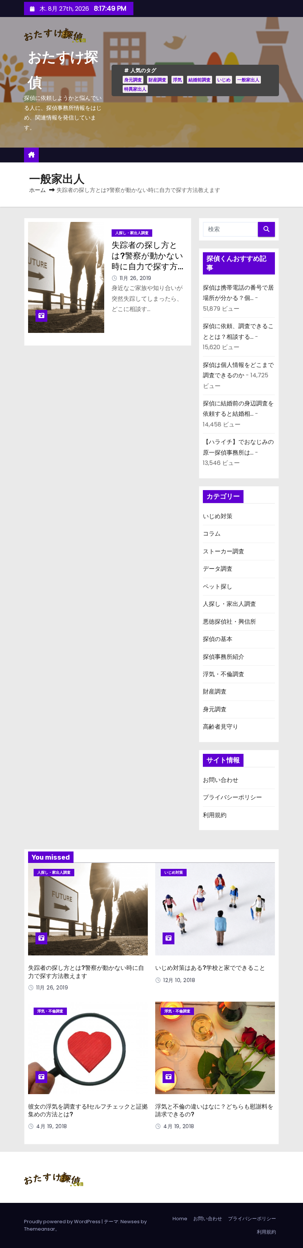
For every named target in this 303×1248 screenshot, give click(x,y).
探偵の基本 (217, 639)
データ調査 (217, 568)
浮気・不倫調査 (223, 674)
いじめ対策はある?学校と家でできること (210, 967)
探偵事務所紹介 (223, 656)
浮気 (177, 80)
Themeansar (39, 1228)
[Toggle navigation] (275, 155)
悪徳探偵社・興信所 (229, 621)
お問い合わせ (220, 780)
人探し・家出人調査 (132, 233)
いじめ (224, 80)
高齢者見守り (220, 726)
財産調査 (157, 80)
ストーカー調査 (223, 551)
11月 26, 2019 (136, 278)
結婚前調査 (199, 80)
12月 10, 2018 (179, 980)
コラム (212, 533)
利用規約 (215, 815)
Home (180, 1218)
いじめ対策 (217, 516)
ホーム (37, 190)
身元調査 (133, 80)
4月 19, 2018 (51, 1126)
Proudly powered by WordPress (63, 1221)
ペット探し (217, 586)
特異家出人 (135, 89)
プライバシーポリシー (232, 797)
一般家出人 (248, 80)
